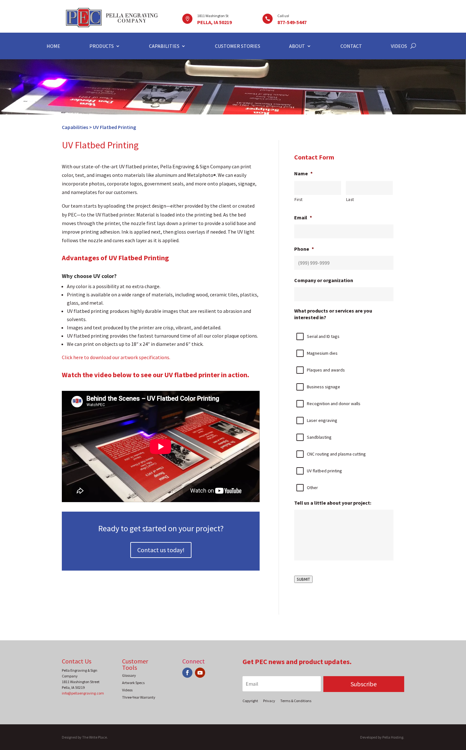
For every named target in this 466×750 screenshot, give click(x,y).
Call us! (283, 15)
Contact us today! (160, 550)
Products (101, 46)
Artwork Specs (133, 682)
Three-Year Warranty (138, 697)
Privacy (269, 700)
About (297, 46)
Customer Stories (237, 46)
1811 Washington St (213, 15)
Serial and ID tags (323, 336)
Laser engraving (322, 420)
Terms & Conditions (295, 700)
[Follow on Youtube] (200, 673)
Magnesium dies (322, 353)
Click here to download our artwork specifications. (116, 357)
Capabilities (164, 46)
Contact (351, 46)
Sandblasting (319, 437)
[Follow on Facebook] (187, 673)
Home (53, 46)
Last (350, 199)
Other (312, 487)
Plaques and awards (326, 370)
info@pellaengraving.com (83, 693)
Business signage (323, 387)
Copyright (250, 700)
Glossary (129, 675)
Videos (399, 46)
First (298, 199)
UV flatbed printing (324, 471)
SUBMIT (303, 579)
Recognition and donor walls (333, 403)
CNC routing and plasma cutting (336, 454)
